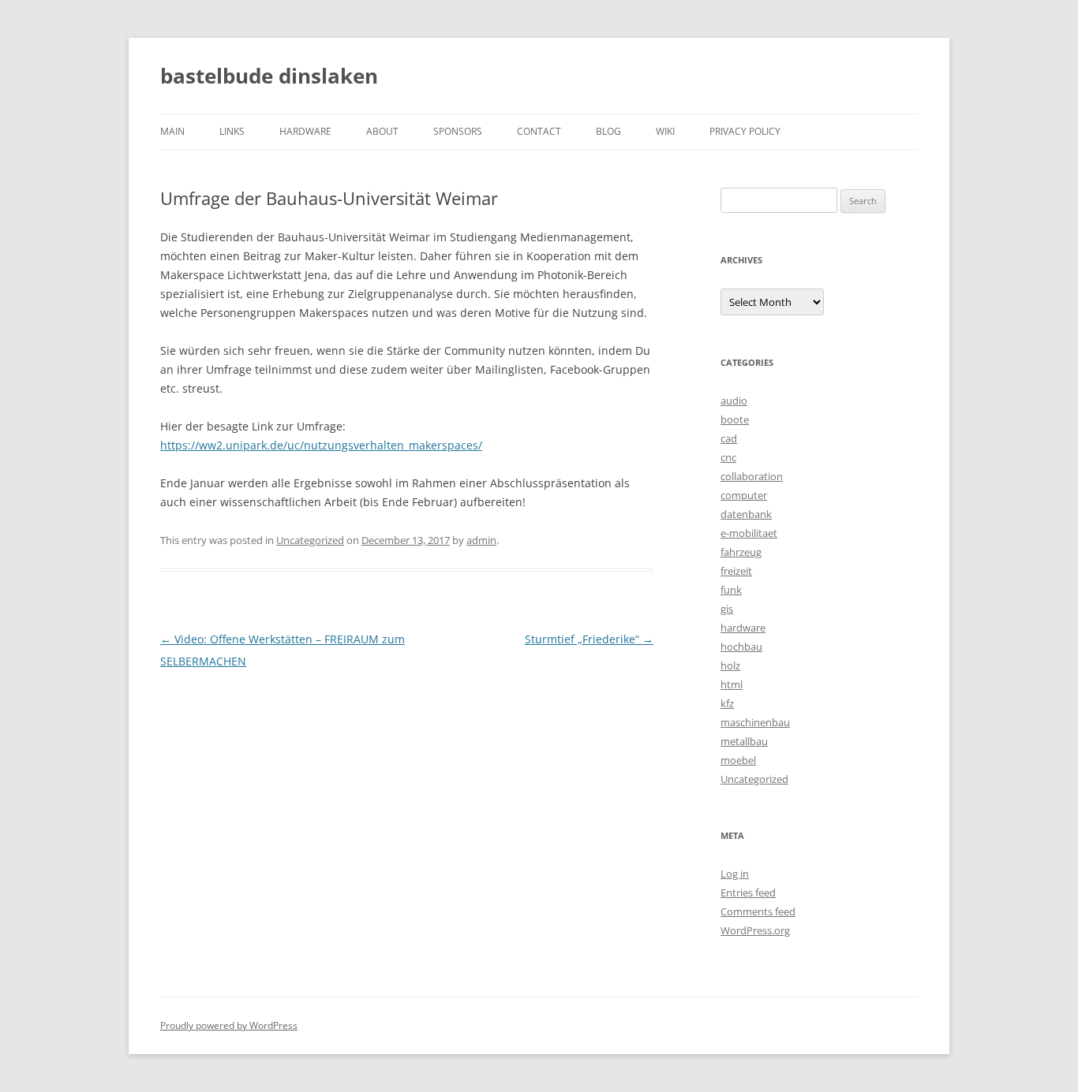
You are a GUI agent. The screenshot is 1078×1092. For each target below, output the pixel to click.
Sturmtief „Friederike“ (589, 639)
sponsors (457, 131)
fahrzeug (741, 552)
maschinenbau (755, 722)
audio (734, 400)
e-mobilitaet (749, 533)
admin (481, 540)
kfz (727, 703)
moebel (738, 760)
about (382, 131)
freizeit (736, 571)
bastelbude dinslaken (269, 75)
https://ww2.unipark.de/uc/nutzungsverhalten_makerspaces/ (321, 445)
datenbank (746, 514)
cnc (728, 457)
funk (731, 590)
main (172, 131)
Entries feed (748, 892)
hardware (305, 131)
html (732, 684)
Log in (735, 874)
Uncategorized (310, 540)
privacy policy (744, 131)
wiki (665, 131)
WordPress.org (755, 930)
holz (730, 665)
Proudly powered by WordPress (229, 1025)
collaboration (752, 476)
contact (539, 131)
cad (729, 438)
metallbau (744, 741)
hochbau (741, 646)
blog (608, 131)
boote (735, 419)
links (232, 131)
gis (727, 609)
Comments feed (758, 911)
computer (744, 495)
